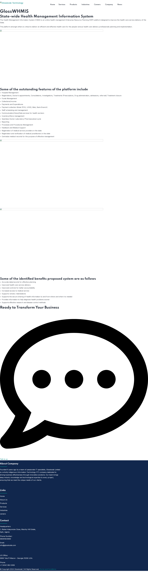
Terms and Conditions (48, 569)
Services (3, 507)
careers (3, 514)
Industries (3, 510)
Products (3, 503)
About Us (3, 500)
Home (2, 496)
